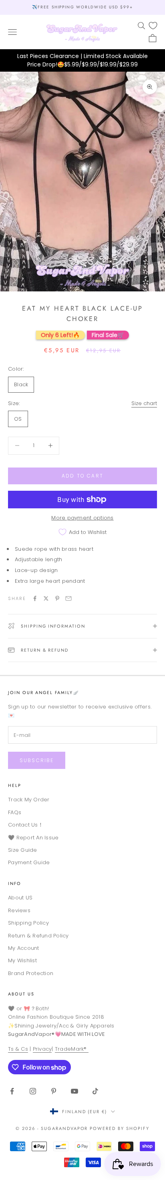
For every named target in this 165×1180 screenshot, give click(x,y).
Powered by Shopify (119, 1128)
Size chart (144, 403)
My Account (23, 948)
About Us (21, 994)
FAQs (14, 812)
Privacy (42, 1049)
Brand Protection (30, 973)
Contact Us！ (25, 825)
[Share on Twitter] (46, 598)
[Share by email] (68, 598)
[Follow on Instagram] (33, 1091)
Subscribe (37, 760)
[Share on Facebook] (35, 598)
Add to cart (82, 475)
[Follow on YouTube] (74, 1091)
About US (20, 897)
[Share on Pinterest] (57, 598)
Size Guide (22, 850)
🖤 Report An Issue (33, 837)
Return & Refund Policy (38, 935)
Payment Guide (29, 862)
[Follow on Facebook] (12, 1091)
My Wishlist (22, 960)
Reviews (19, 910)
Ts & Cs (18, 1049)
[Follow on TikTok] (95, 1091)
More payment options (82, 518)
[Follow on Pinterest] (54, 1091)
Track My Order (29, 799)
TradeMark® (72, 1049)
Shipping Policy (28, 923)
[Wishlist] (153, 26)
